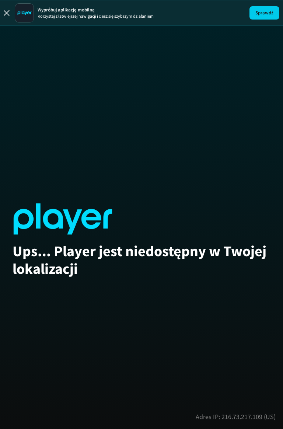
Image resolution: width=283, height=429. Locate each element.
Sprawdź (264, 13)
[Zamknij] (6, 12)
